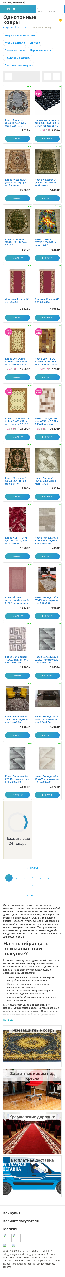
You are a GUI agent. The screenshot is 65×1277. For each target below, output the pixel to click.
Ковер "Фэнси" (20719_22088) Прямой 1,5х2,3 (46, 242)
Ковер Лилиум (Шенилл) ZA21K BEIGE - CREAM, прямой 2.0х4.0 (46, 421)
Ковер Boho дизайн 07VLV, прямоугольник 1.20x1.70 (46, 600)
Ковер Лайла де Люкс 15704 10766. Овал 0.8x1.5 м (16, 123)
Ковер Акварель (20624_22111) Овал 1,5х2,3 (16, 242)
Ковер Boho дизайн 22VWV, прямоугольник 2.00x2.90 (47, 779)
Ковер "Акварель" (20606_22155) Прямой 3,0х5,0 (16, 182)
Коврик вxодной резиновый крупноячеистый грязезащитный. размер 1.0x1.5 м (47, 123)
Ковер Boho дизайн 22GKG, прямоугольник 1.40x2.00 (47, 660)
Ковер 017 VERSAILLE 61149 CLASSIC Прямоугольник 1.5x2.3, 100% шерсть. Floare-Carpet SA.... (17, 421)
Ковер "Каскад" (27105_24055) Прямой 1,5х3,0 (46, 481)
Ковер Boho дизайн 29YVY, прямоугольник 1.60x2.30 (46, 719)
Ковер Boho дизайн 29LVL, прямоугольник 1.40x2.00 (16, 719)
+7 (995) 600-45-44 (13, 2)
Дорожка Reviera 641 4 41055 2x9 (17, 300)
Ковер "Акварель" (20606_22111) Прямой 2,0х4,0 (16, 481)
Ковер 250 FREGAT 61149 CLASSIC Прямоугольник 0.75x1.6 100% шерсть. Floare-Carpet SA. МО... (47, 361)
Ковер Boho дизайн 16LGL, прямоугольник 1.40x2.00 (17, 660)
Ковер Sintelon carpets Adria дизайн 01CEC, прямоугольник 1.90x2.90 (17, 600)
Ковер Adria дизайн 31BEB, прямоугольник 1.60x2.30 (46, 540)
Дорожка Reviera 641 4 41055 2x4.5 (47, 300)
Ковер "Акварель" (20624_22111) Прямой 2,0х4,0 (46, 182)
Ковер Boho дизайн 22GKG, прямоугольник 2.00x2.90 (17, 779)
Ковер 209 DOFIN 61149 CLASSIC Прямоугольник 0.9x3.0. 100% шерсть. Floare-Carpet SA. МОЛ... (17, 361)
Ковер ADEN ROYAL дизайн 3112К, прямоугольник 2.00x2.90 (16, 540)
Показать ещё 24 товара (17, 841)
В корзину (17, 138)
